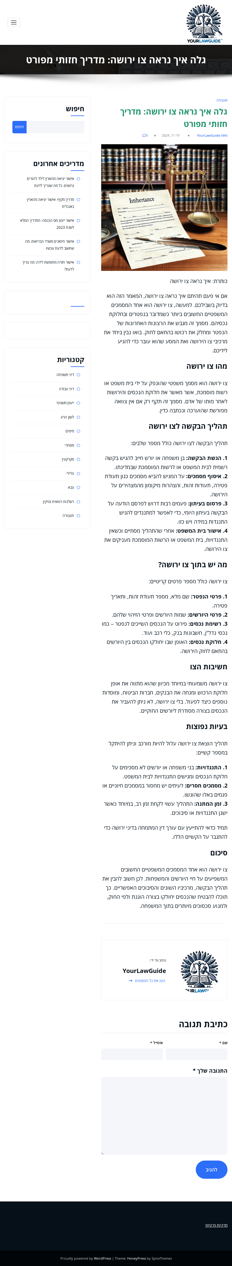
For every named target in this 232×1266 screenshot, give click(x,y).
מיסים (70, 431)
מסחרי (69, 445)
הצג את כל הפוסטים (149, 980)
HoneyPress (136, 1258)
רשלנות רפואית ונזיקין (58, 501)
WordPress (102, 1258)
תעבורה (222, 100)
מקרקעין (68, 459)
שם (223, 1042)
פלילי (70, 473)
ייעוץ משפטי (65, 402)
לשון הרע (67, 417)
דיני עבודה (66, 388)
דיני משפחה (65, 374)
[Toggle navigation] (13, 22)
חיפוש (75, 108)
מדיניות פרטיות (216, 1225)
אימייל (156, 1042)
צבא (71, 487)
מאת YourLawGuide (212, 135)
